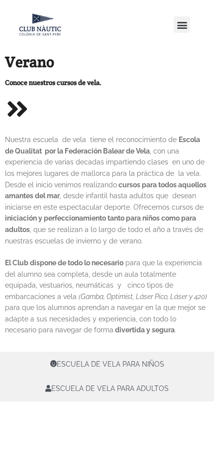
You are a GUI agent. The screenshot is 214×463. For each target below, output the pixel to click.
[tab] (107, 364)
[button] (182, 24)
